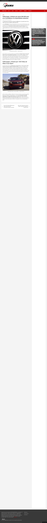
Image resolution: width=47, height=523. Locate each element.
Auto (9, 10)
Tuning (25, 10)
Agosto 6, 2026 (34, 35)
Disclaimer (25, 514)
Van (12, 10)
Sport (20, 10)
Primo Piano (4, 10)
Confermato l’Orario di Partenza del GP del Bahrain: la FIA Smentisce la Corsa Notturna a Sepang (38, 42)
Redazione (25, 512)
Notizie (29, 10)
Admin (38, 35)
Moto (16, 10)
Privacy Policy (26, 513)
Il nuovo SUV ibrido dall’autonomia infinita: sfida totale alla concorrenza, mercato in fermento (9, 106)
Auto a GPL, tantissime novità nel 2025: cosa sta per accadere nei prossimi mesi (23, 106)
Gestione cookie (44, 522)
